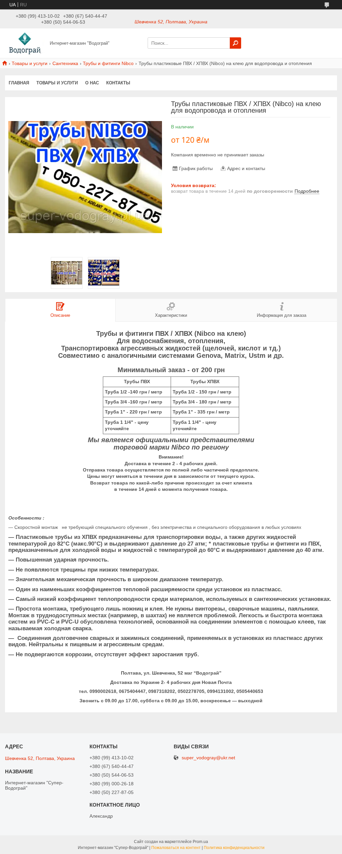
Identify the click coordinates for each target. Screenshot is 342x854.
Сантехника (65, 63)
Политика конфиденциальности (234, 847)
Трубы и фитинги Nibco (108, 63)
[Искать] (235, 43)
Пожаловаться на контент (176, 847)
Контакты (118, 82)
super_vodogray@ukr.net (208, 757)
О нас (92, 82)
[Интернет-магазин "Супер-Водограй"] (25, 42)
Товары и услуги (29, 63)
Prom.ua (200, 841)
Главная (19, 82)
